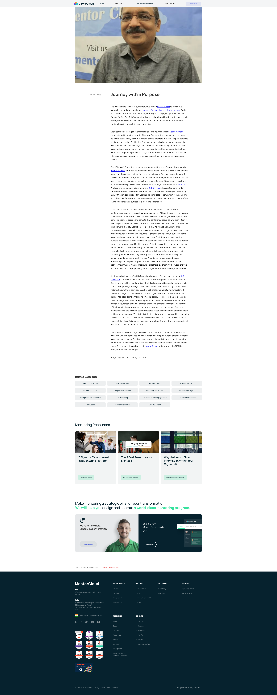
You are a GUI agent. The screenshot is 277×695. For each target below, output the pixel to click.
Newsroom (117, 635)
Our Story (139, 593)
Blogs (115, 621)
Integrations (117, 602)
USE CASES (185, 583)
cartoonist (181, 184)
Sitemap (115, 688)
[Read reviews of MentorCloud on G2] (84, 667)
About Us (149, 544)
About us (139, 583)
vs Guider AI (140, 626)
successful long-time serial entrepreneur (161, 110)
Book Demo (88, 544)
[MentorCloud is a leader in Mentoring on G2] (89, 645)
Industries (162, 583)
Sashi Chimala (163, 106)
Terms (103, 688)
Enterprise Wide (186, 593)
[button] (120, 4)
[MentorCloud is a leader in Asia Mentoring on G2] (89, 635)
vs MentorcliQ (140, 630)
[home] (84, 3)
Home (102, 4)
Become (197, 688)
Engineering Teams (187, 589)
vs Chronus (139, 621)
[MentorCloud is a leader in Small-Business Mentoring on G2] (79, 655)
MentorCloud (152, 346)
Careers (116, 644)
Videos (115, 639)
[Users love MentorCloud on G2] (79, 635)
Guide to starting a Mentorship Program (120, 654)
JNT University (155, 188)
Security (116, 593)
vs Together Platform (143, 644)
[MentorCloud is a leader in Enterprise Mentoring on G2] (99, 635)
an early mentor (175, 131)
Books (115, 626)
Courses (116, 630)
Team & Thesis (141, 589)
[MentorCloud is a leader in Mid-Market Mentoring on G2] (99, 645)
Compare (139, 616)
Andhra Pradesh (118, 170)
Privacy (96, 688)
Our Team (139, 602)
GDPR (108, 688)
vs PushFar (139, 635)
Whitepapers (117, 649)
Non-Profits (162, 593)
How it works (119, 583)
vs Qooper (139, 639)
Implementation (118, 598)
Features (116, 589)
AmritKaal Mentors (143, 598)
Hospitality (162, 589)
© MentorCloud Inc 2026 (83, 688)
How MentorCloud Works (144, 4)
